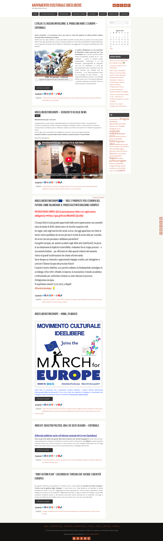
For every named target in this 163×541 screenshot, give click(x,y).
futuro (58, 98)
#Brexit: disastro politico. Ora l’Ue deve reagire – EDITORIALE (67, 425)
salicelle (123, 166)
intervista (112, 149)
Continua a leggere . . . (44, 88)
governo (68, 98)
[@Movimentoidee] (161, 222)
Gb (72, 460)
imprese (95, 299)
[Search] (127, 23)
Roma (82, 411)
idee (72, 98)
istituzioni (77, 98)
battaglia (122, 126)
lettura (112, 153)
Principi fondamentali (84, 511)
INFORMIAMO (68, 526)
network (57, 189)
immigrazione (52, 511)
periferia (120, 158)
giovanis (63, 98)
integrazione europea (48, 189)
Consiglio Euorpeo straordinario (85, 409)
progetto (121, 160)
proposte (62, 189)
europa (54, 98)
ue (70, 189)
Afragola (124, 118)
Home (45, 526)
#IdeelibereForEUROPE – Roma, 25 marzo (56, 314)
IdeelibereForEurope (91, 186)
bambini (117, 126)
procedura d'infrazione (94, 98)
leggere (122, 149)
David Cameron (51, 460)
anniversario (62, 409)
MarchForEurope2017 (74, 411)
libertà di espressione (72, 511)
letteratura (112, 151)
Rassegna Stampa (79, 526)
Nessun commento (98, 197)
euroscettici (63, 460)
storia (115, 171)
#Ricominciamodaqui (43, 288)
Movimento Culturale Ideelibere (57, 5)
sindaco (111, 171)
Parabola (88, 534)
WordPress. (95, 534)
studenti (49, 302)
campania (112, 129)
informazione (124, 146)
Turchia (93, 511)
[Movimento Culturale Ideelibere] (161, 225)
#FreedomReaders (114, 119)
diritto (62, 299)
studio (67, 189)
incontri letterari (114, 146)
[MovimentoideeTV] (161, 218)
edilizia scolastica (120, 136)
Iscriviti (98, 526)
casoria (119, 129)
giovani (80, 186)
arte (123, 124)
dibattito (66, 186)
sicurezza (121, 168)
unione (98, 411)
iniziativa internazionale (60, 411)
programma (112, 163)
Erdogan (45, 511)
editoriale (112, 139)
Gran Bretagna (78, 460)
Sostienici (115, 526)
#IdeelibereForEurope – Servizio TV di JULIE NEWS (61, 112)
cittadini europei (70, 409)
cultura (58, 299)
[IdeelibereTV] (161, 233)
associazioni (46, 299)
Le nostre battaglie (55, 526)
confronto (56, 186)
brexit (44, 460)
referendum (98, 460)
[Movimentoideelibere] (161, 229)
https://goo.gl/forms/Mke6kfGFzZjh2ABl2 (65, 215)
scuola (111, 168)
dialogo (62, 186)
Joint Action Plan (60, 511)
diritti (71, 186)
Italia (81, 98)
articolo (111, 126)
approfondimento (48, 186)
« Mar (111, 49)
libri (116, 153)
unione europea (53, 100)
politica (86, 98)
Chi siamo (90, 526)
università (64, 302)
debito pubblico (47, 98)
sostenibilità (45, 100)
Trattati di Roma (89, 411)
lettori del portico (121, 151)
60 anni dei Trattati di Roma (50, 409)
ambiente (113, 121)
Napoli (100, 299)
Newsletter (106, 526)
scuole (116, 168)
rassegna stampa (114, 166)
